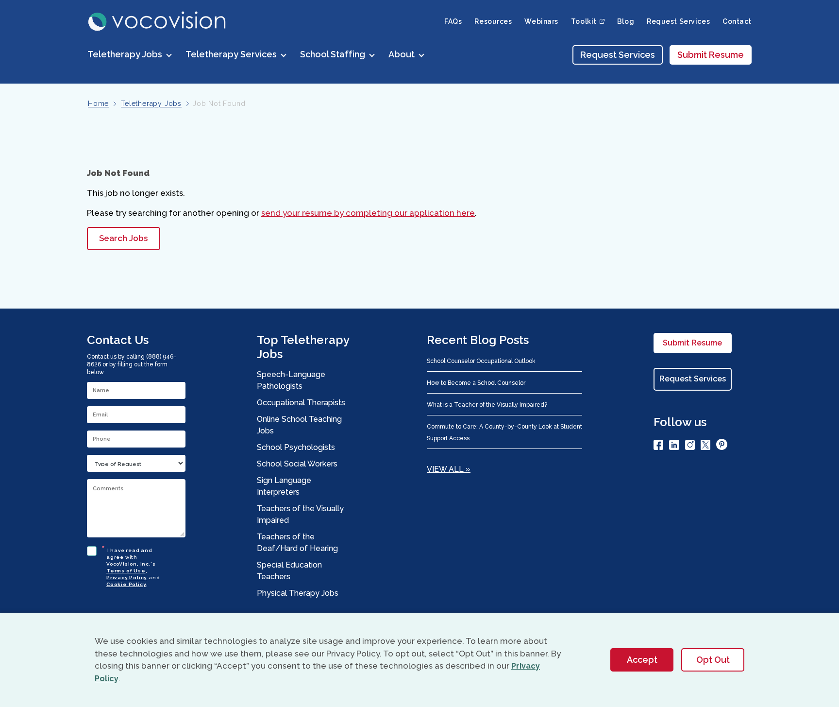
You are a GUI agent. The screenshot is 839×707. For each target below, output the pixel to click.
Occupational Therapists (301, 402)
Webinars (541, 21)
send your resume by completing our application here (368, 213)
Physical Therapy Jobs (297, 593)
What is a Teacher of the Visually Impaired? (487, 404)
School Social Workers (297, 463)
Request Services (678, 21)
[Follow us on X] (705, 446)
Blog (625, 21)
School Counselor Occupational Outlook (481, 361)
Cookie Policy (126, 584)
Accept (642, 660)
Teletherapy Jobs (151, 103)
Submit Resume (710, 55)
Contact (737, 21)
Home (98, 103)
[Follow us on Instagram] (690, 446)
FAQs (453, 21)
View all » (448, 469)
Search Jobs (123, 238)
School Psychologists (296, 447)
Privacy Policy (126, 577)
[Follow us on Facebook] (658, 446)
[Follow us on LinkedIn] (674, 446)
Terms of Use (126, 570)
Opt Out (713, 660)
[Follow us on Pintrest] (721, 446)
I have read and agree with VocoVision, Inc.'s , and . (133, 566)
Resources (493, 21)
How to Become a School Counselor (476, 382)
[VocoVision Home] (157, 21)
